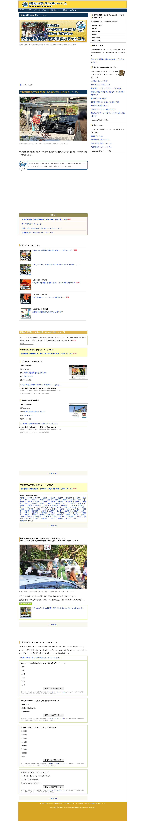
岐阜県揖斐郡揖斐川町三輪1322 (34, 412)
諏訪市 (27, 503)
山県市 (77, 513)
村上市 (43, 507)
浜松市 (30, 498)
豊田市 (30, 501)
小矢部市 (61, 513)
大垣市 (72, 505)
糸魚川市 (38, 516)
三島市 (50, 503)
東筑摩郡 (60, 514)
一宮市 (77, 498)
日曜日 (24, 753)
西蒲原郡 (70, 516)
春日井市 (69, 501)
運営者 (65, 10)
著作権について (55, 10)
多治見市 (75, 511)
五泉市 (46, 505)
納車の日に (26, 704)
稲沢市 (73, 503)
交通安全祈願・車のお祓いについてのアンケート (38, 232)
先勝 (23, 674)
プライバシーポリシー (41, 10)
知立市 (30, 516)
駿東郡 (22, 509)
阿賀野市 (44, 518)
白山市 (22, 516)
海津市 (76, 514)
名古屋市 (69, 498)
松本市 (60, 498)
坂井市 (59, 511)
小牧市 (53, 501)
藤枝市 (34, 500)
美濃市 (67, 507)
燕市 (82, 514)
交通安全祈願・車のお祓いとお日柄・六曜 (105, 102)
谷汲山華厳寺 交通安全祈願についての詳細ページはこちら (41, 385)
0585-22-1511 (28, 415)
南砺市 (27, 511)
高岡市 (42, 503)
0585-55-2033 (28, 376)
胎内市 (46, 516)
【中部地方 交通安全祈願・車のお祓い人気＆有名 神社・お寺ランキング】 (46, 353)
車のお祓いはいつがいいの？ (100, 84)
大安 (23, 667)
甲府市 (65, 503)
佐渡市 (54, 509)
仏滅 (23, 685)
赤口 (23, 670)
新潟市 (73, 500)
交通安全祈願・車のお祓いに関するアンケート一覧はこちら (41, 658)
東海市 (51, 507)
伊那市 (39, 509)
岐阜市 (27, 500)
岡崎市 (65, 500)
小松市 (53, 513)
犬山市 (22, 501)
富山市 (53, 498)
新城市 (42, 514)
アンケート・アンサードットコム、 (56, 692)
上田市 (45, 498)
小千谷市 (27, 507)
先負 (23, 681)
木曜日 (24, 742)
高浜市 (76, 518)
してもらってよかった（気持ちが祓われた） (37, 776)
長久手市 (29, 518)
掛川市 (60, 501)
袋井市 (74, 507)
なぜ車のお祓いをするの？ (100, 81)
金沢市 (80, 503)
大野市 (27, 513)
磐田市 (57, 500)
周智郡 (43, 511)
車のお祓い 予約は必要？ (99, 98)
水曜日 (24, 738)
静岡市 (37, 498)
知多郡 (50, 500)
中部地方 (23, 521)
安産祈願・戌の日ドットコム (100, 139)
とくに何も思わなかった (30, 779)
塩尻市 (67, 511)
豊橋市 (42, 500)
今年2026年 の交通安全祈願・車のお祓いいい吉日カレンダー (52, 250)
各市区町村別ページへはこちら (32, 224)
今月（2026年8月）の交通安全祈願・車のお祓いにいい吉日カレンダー (55, 265)
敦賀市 (34, 514)
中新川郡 (38, 505)
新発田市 (51, 514)
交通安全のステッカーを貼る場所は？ (103, 109)
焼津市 (80, 500)
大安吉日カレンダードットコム (101, 147)
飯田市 (68, 518)
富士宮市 (44, 513)
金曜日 (24, 745)
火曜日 (24, 734)
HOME (22, 10)
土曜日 (24, 749)
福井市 (59, 507)
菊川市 (62, 516)
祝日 (23, 756)
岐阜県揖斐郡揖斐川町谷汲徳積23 (35, 373)
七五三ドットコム (97, 136)
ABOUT (29, 10)
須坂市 (53, 518)
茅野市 (54, 516)
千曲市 (77, 509)
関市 (36, 518)
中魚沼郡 (30, 509)
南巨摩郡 (55, 505)
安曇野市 (35, 513)
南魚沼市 (35, 511)
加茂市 (62, 509)
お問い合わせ (74, 10)
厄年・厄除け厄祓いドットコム (101, 143)
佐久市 (46, 509)
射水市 (57, 503)
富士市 (45, 501)
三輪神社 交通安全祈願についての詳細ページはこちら (40, 423)
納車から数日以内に (29, 708)
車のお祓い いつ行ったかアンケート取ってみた (106, 88)
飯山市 (60, 518)
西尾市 (82, 507)
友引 (23, 677)
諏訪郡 (79, 516)
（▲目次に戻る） (53, 473)
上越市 (22, 505)
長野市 (22, 498)
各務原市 (64, 505)
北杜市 (69, 509)
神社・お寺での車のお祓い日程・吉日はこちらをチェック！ (42, 228)
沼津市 (77, 501)
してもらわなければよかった (32, 783)
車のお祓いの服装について (100, 106)
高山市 (34, 503)
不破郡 (30, 505)
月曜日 (24, 731)
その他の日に (26, 711)
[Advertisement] (53, 64)
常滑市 (27, 514)
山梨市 (69, 513)
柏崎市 (68, 514)
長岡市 (37, 501)
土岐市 (51, 511)
